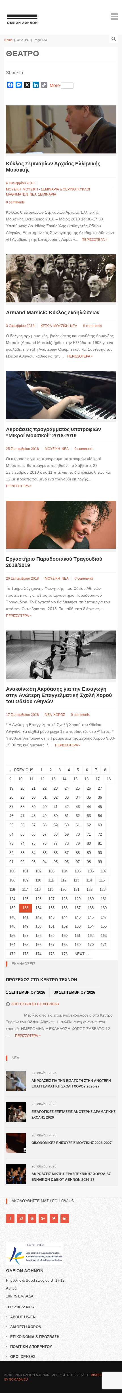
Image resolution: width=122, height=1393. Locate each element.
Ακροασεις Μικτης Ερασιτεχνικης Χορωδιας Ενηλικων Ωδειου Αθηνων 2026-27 (71, 1177)
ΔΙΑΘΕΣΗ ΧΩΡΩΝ (25, 1327)
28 (11, 797)
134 (38, 908)
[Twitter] (54, 1218)
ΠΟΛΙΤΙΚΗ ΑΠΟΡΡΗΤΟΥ (31, 1347)
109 (25, 880)
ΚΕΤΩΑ (46, 326)
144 (65, 917)
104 (65, 871)
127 (51, 899)
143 (51, 917)
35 (89, 797)
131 (104, 899)
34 (78, 797)
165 (25, 945)
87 (67, 853)
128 (65, 899)
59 (56, 825)
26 (89, 788)
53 (89, 816)
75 (33, 843)
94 (45, 862)
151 (51, 926)
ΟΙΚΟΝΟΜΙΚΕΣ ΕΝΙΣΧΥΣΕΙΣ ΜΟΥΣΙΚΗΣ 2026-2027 (71, 1143)
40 (45, 807)
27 (100, 788)
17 (98, 779)
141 (25, 917)
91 (11, 862)
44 (89, 807)
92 (22, 862)
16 (87, 779)
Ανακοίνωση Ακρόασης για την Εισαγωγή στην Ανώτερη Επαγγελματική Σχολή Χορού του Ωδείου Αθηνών (59, 695)
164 (12, 945)
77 (56, 843)
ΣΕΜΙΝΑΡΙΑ (47, 194)
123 (103, 889)
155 (104, 926)
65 (22, 834)
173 (25, 954)
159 (51, 935)
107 (104, 871)
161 (78, 935)
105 (78, 871)
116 (12, 889)
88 (78, 853)
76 (45, 843)
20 (22, 788)
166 (38, 945)
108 (12, 880)
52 (78, 816)
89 (89, 853)
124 (12, 899)
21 (33, 788)
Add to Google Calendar (35, 1004)
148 (12, 926)
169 (78, 945)
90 (100, 853)
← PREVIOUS (21, 770)
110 (38, 880)
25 (78, 788)
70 (78, 834)
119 (50, 889)
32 (56, 797)
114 (89, 880)
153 (78, 926)
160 (65, 935)
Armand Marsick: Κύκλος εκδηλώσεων (53, 312)
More (55, 85)
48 (33, 816)
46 (11, 816)
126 (38, 899)
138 (91, 908)
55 (11, 825)
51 (67, 816)
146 (91, 917)
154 (91, 926)
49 (45, 816)
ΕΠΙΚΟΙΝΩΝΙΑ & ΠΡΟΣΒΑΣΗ (34, 1337)
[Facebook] (10, 1218)
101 (25, 871)
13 (53, 779)
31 (45, 797)
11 (31, 779)
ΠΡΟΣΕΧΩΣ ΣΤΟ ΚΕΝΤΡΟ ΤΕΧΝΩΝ (41, 979)
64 (11, 834)
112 (63, 880)
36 (100, 797)
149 (25, 926)
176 (65, 954)
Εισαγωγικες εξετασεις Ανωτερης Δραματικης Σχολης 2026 (73, 1114)
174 (38, 954)
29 (22, 797)
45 (100, 807)
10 (20, 779)
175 (51, 954)
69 (67, 834)
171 (104, 945)
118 (38, 889)
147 (104, 917)
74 (22, 843)
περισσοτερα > (94, 240)
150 (38, 926)
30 (33, 797)
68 (56, 834)
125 (25, 899)
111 (51, 880)
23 (56, 788)
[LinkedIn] (64, 1218)
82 (11, 853)
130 (91, 899)
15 (75, 779)
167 (51, 945)
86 (56, 853)
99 (100, 862)
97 (78, 862)
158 (38, 935)
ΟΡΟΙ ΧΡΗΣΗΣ (22, 1357)
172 (12, 954)
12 (42, 779)
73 (11, 843)
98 (89, 862)
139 (104, 908)
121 (76, 889)
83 (22, 853)
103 (51, 871)
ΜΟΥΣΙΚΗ (13, 189)
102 (38, 871)
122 (89, 889)
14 (64, 779)
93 (33, 862)
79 (78, 843)
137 (78, 908)
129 (78, 899)
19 (11, 788)
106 (91, 871)
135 (51, 908)
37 (11, 807)
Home (8, 40)
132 (12, 908)
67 (45, 834)
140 (12, 917)
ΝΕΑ (33, 194)
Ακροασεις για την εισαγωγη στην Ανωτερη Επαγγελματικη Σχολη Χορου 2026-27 (71, 1083)
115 (102, 880)
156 (12, 935)
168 (65, 945)
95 (56, 862)
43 (78, 807)
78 (67, 843)
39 (33, 807)
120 (63, 889)
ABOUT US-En (22, 1317)
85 (45, 853)
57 (33, 825)
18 (109, 779)
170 (91, 945)
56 (22, 825)
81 (100, 843)
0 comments (15, 202)
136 (65, 908)
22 (45, 788)
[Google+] (43, 1218)
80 (89, 843)
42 (67, 807)
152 (65, 926)
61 (78, 825)
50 (56, 816)
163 (104, 935)
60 (67, 825)
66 (33, 834)
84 (33, 853)
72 (100, 834)
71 (89, 834)
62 (89, 825)
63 (100, 825)
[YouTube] (32, 1218)
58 (45, 825)
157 (25, 935)
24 (67, 788)
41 (56, 807)
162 (91, 935)
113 (76, 880)
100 (12, 871)
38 (22, 807)
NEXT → (82, 954)
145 (78, 917)
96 (67, 862)
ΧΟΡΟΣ (59, 715)
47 (22, 816)
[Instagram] (21, 1218)
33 (67, 797)
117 (25, 889)
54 (100, 816)
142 (38, 917)
